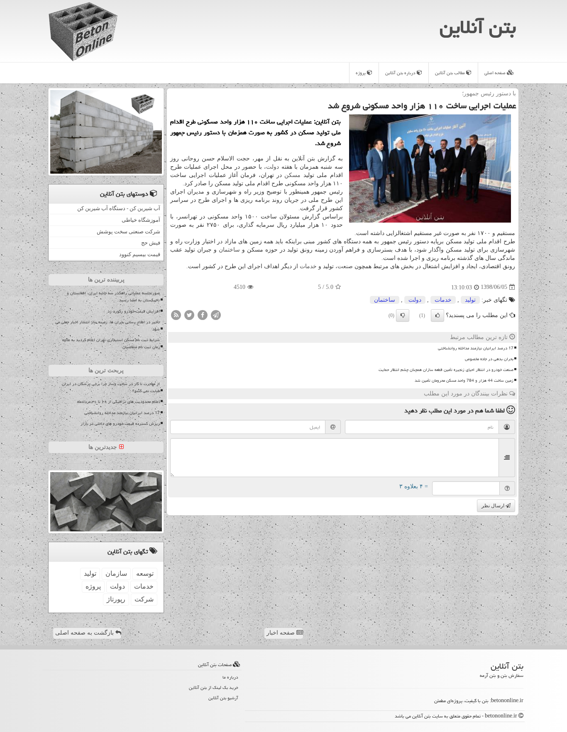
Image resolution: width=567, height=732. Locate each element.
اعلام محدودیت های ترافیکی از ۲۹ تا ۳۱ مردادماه (118, 402)
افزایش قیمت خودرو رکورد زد (134, 311)
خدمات (308, 266)
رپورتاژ (116, 599)
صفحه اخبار (281, 633)
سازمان (116, 573)
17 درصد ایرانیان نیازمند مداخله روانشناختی (475, 348)
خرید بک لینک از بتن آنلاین (213, 687)
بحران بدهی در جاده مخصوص (489, 359)
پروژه (361, 72)
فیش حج (150, 243)
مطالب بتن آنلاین (450, 72)
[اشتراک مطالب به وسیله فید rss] (176, 314)
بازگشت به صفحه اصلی (85, 633)
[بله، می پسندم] (437, 315)
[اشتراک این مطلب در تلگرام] (216, 314)
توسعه (145, 573)
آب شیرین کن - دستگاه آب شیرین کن (118, 208)
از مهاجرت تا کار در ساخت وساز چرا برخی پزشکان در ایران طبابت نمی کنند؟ (111, 387)
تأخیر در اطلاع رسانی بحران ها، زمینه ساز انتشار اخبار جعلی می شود (107, 325)
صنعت (345, 266)
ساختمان (229, 250)
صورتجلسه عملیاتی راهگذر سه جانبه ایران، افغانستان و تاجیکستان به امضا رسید (113, 296)
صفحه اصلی (495, 72)
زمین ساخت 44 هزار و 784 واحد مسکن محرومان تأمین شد (464, 380)
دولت (272, 167)
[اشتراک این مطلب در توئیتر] (189, 314)
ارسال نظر (493, 506)
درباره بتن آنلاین (401, 72)
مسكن (292, 175)
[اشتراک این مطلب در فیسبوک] (202, 314)
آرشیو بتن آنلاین (223, 697)
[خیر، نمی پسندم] (402, 315)
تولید (470, 300)
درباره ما (230, 677)
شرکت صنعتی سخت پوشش (128, 231)
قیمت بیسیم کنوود (139, 254)
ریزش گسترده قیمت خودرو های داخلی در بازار (120, 423)
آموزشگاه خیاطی (141, 220)
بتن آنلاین (478, 27)
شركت (144, 599)
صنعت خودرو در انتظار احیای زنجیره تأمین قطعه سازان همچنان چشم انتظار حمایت (446, 370)
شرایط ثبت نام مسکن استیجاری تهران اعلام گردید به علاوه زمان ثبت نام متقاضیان (111, 343)
